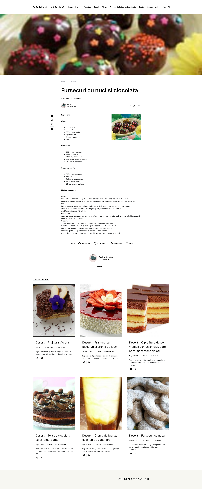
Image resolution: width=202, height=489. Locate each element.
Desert (74, 82)
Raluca (69, 105)
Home (64, 82)
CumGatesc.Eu (48, 7)
